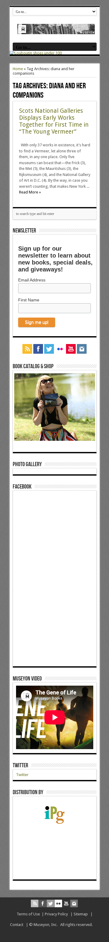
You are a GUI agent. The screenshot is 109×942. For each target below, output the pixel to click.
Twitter (20, 765)
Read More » (30, 192)
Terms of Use (28, 914)
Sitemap (81, 914)
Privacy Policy (56, 914)
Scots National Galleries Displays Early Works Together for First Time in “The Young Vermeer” (54, 121)
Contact (16, 924)
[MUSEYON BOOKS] (56, 29)
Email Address (31, 280)
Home (18, 69)
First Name (28, 299)
